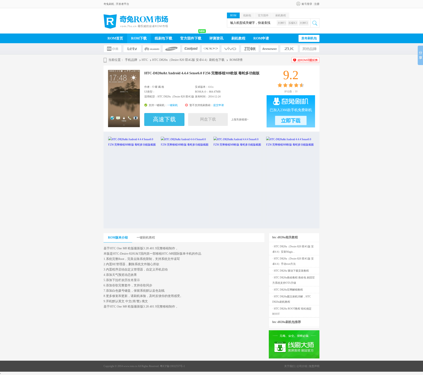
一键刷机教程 (146, 237)
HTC (145, 60)
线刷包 (247, 15)
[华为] (152, 48)
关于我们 (289, 366)
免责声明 (314, 366)
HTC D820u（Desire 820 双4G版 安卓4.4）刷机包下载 (188, 60)
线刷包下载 (163, 38)
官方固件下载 (190, 38)
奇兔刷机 (109, 4)
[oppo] (211, 48)
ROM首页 (115, 38)
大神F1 (282, 22)
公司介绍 (302, 366)
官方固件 (263, 15)
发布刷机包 (309, 38)
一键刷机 (172, 105)
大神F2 (304, 22)
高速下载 (164, 119)
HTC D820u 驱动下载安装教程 (291, 270)
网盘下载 (208, 119)
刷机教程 (280, 15)
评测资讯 (216, 38)
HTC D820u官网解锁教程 (288, 289)
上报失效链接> (240, 119)
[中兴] (250, 48)
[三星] (171, 48)
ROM (233, 15)
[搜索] (314, 23)
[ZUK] (289, 48)
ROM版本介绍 (118, 237)
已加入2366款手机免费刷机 (291, 110)
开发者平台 (122, 4)
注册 (316, 4)
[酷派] (191, 48)
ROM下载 (139, 38)
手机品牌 (131, 60)
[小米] (113, 48)
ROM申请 (261, 38)
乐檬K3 (292, 22)
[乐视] (132, 48)
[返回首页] (136, 21)
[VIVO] (230, 48)
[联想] (269, 48)
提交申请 (218, 105)
